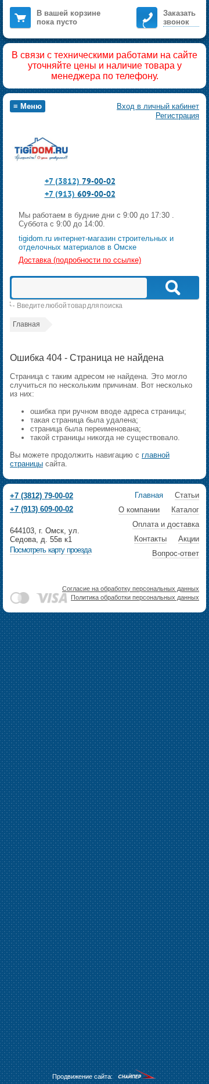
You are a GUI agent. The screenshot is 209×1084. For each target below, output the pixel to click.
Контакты (150, 538)
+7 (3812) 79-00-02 (41, 495)
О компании (139, 509)
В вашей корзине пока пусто (68, 17)
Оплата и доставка (165, 524)
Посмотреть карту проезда (50, 549)
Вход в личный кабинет (158, 106)
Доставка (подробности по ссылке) (80, 260)
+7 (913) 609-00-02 (41, 509)
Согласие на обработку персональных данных (130, 588)
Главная (149, 495)
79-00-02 (80, 181)
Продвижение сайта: (82, 1076)
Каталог (185, 509)
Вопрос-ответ (175, 553)
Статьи (187, 495)
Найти (172, 287)
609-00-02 (80, 194)
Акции (188, 538)
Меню (27, 106)
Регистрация (177, 115)
